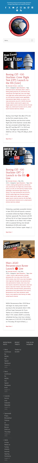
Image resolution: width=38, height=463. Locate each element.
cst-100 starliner (10, 97)
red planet (22, 292)
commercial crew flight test (13, 93)
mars (18, 277)
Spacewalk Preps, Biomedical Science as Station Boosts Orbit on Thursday (7, 422)
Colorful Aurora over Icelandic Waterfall (7, 400)
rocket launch (18, 103)
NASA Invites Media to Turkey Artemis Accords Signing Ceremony (7, 448)
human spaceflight (24, 97)
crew (22, 93)
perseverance (27, 288)
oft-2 (19, 101)
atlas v (27, 89)
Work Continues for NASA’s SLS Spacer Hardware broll (7, 379)
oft (26, 192)
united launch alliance (12, 296)
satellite (15, 294)
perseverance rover (11, 290)
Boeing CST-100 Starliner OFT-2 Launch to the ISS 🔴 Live (17, 174)
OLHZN (23, 101)
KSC (13, 277)
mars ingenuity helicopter (13, 281)
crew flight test (10, 95)
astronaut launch (10, 89)
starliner (20, 105)
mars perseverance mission (13, 283)
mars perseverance (25, 281)
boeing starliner (14, 91)
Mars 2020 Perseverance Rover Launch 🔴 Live (17, 265)
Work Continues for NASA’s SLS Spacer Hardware (7, 356)
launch (25, 99)
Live (28, 99)
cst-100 (28, 95)
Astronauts (18, 89)
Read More (8, 139)
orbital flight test (14, 194)
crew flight (27, 93)
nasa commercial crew (12, 101)
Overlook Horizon (12, 86)
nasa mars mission (15, 286)
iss (21, 99)
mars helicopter (27, 279)
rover (11, 294)
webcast (22, 108)
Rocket (12, 103)
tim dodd (28, 294)
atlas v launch (11, 275)
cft (19, 91)
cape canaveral (19, 275)
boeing (8, 91)
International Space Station (13, 99)
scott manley (21, 294)
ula (10, 107)
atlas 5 (23, 89)
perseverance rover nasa (12, 292)
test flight (28, 198)
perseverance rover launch (23, 290)
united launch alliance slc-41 (19, 107)
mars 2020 (23, 277)
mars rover (23, 283)
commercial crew (25, 91)
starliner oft (26, 105)
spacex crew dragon (23, 196)
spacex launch (14, 105)
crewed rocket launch (20, 95)
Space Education (20, 88)
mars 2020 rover (18, 279)
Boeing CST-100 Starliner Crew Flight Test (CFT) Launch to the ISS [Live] (17, 78)
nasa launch (22, 285)
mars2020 (16, 285)
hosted (17, 97)
